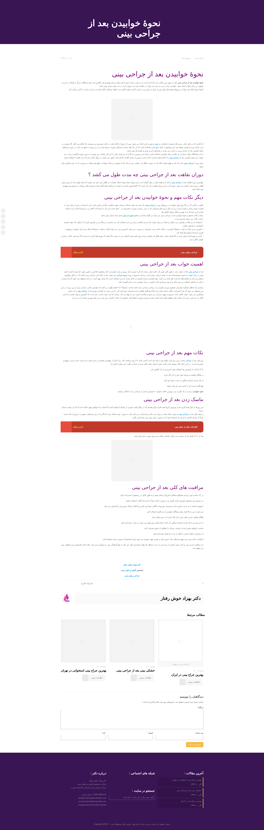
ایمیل (150, 733)
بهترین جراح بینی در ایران (187, 674)
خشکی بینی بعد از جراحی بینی (135, 670)
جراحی (189, 360)
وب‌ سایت (199, 733)
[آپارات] (3, 221)
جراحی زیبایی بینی (132, 576)
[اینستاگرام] (3, 210)
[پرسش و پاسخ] (3, 227)
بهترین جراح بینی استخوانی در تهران (83, 670)
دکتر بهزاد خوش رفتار (132, 565)
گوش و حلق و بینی (129, 570)
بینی (156, 144)
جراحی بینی (174, 157)
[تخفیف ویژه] (3, 232)
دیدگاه (200, 707)
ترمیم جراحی (122, 275)
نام (103, 733)
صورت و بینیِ (128, 215)
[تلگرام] (3, 216)
